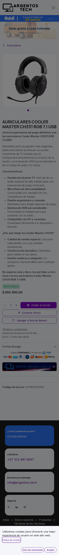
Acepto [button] (50, 550)
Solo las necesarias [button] (33, 550)
